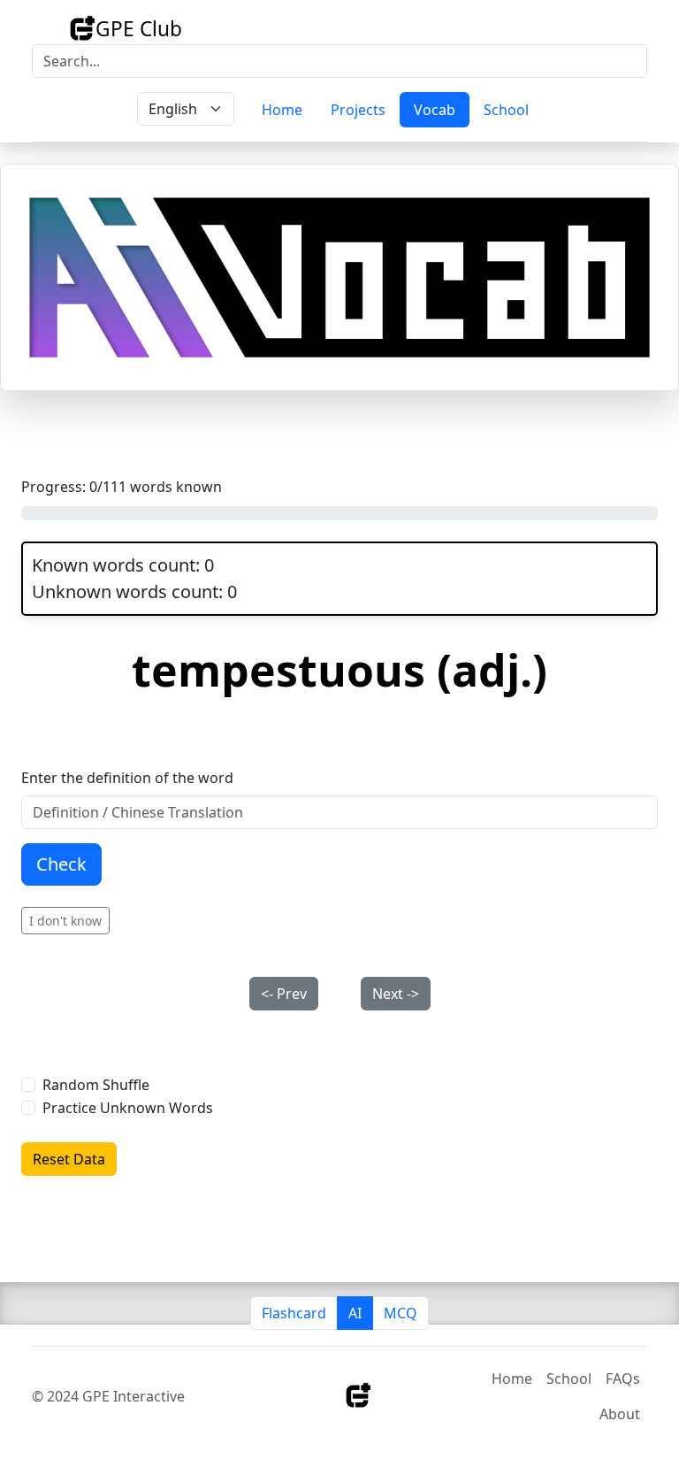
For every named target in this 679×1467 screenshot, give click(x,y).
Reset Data (69, 1159)
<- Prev (284, 993)
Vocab (434, 109)
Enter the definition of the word (127, 777)
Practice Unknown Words (127, 1108)
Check (61, 864)
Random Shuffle (95, 1084)
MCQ (400, 1313)
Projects (358, 109)
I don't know (65, 920)
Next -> (395, 993)
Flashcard (294, 1313)
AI (355, 1313)
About (619, 1414)
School (506, 109)
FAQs (623, 1378)
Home (282, 109)
